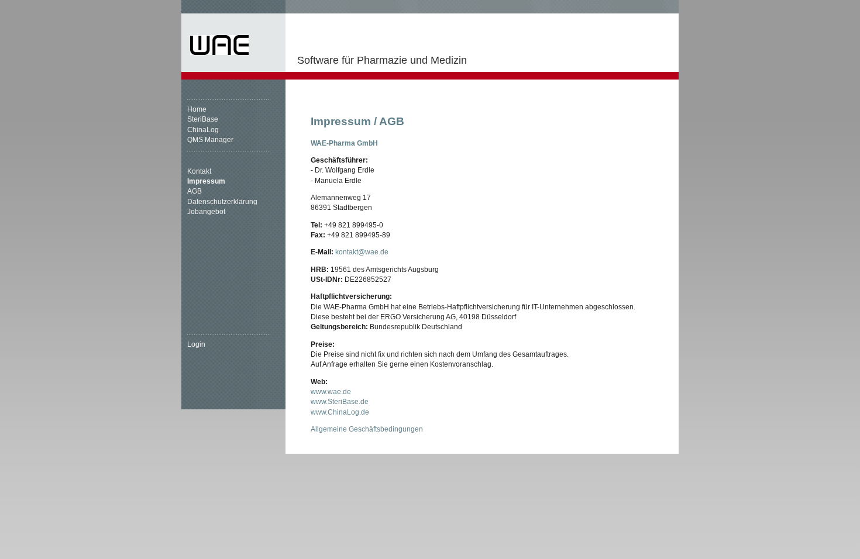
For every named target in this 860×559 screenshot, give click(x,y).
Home (197, 109)
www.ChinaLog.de (340, 412)
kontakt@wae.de (361, 252)
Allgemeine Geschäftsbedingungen (367, 429)
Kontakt (199, 171)
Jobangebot (206, 212)
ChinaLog (203, 130)
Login (196, 344)
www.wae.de (331, 392)
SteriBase (202, 119)
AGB (194, 191)
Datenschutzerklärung (222, 202)
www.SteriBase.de (340, 402)
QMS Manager (210, 140)
